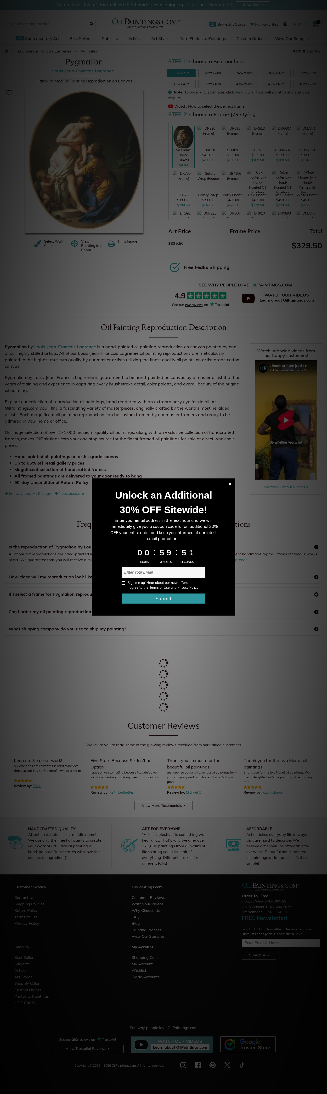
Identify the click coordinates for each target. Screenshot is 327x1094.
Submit (163, 598)
